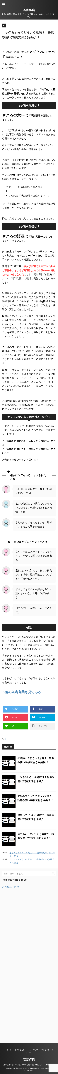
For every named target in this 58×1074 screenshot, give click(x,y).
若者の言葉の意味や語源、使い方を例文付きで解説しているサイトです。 (29, 1065)
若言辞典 (29, 10)
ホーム (9, 1050)
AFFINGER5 (28, 1070)
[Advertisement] (22, 962)
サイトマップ (33, 1050)
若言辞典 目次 (10, 886)
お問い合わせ (20, 1050)
